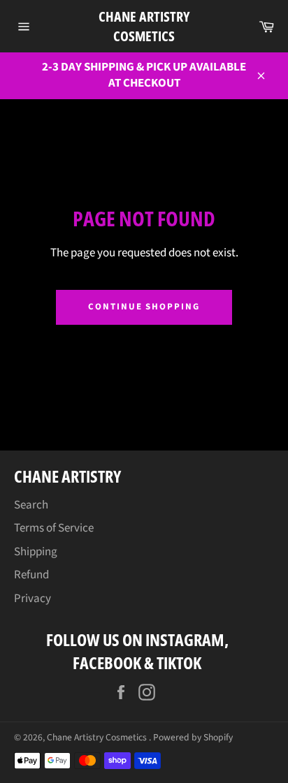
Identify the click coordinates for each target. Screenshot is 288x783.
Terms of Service (54, 528)
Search (31, 505)
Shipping (35, 551)
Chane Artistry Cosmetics (144, 26)
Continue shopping (144, 306)
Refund (31, 574)
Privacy (32, 598)
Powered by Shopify (193, 737)
